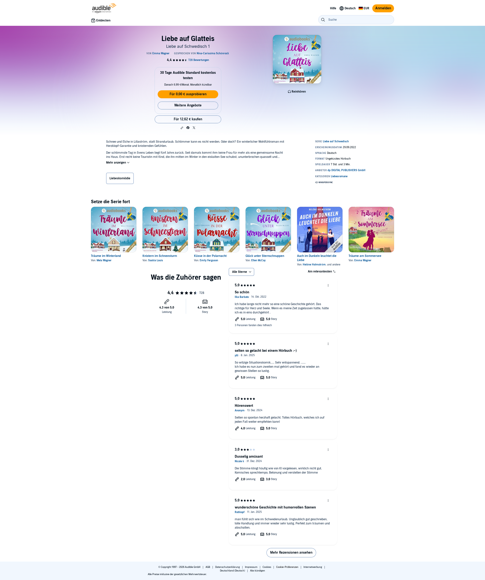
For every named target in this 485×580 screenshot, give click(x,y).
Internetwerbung (313, 567)
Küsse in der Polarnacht (210, 256)
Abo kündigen (257, 570)
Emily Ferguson (209, 260)
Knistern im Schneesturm (159, 256)
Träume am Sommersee (365, 256)
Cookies (267, 567)
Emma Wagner (363, 260)
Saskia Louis (155, 260)
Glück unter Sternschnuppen (265, 256)
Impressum (251, 567)
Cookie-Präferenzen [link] (287, 567)
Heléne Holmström (314, 264)
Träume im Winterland (106, 256)
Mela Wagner (104, 260)
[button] (181, 127)
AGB (208, 567)
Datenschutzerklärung (227, 567)
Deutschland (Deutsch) (233, 570)
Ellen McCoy (258, 260)
